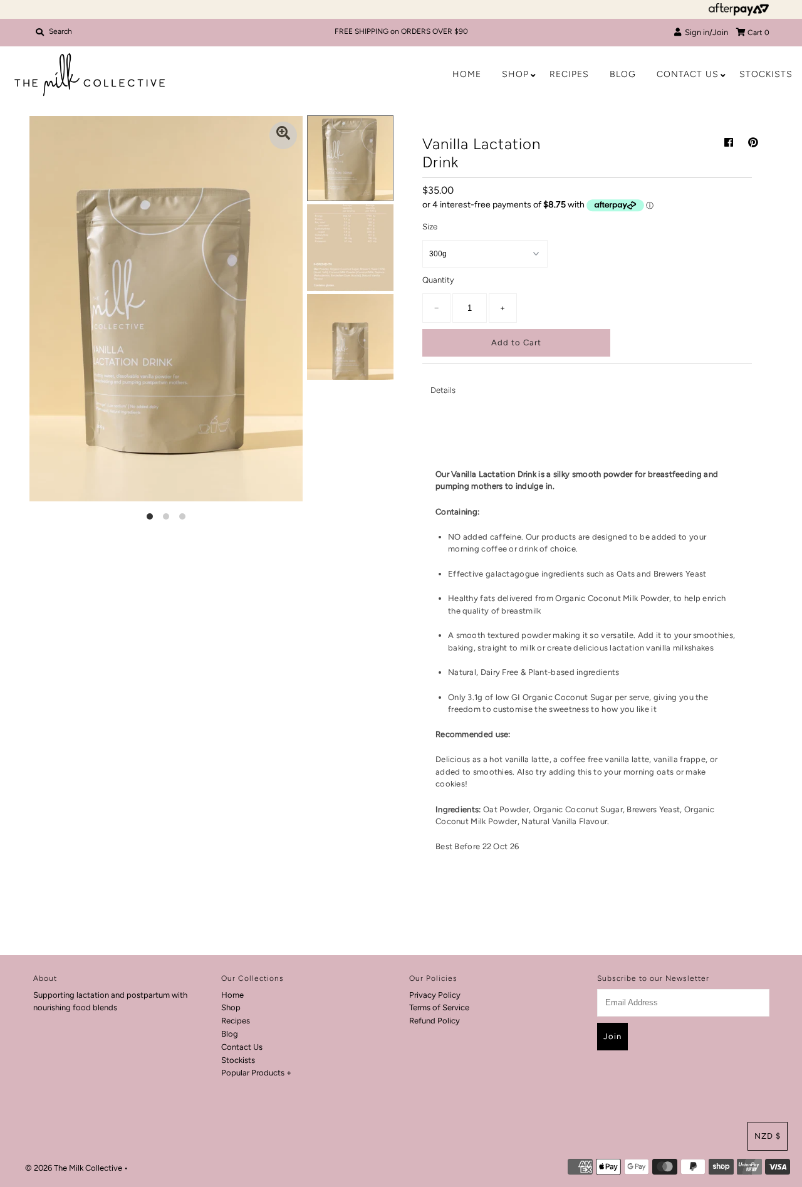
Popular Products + (256, 1072)
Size (429, 226)
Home (466, 74)
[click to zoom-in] (283, 135)
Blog (623, 74)
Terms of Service (439, 1007)
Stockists (766, 74)
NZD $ (767, 1136)
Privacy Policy (435, 995)
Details (443, 390)
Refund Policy (434, 1020)
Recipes (569, 74)
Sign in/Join (704, 32)
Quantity (438, 280)
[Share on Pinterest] (753, 143)
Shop (515, 74)
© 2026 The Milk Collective (73, 1168)
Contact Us (688, 74)
